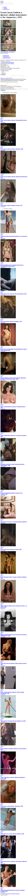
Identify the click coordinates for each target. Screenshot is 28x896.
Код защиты (12, 89)
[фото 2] (8, 35)
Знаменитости (6, 9)
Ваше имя (3, 81)
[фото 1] (8, 27)
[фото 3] (8, 43)
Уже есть (4, 73)
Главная (5, 7)
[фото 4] (8, 50)
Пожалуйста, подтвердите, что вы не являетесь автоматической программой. (11, 87)
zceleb (2, 1)
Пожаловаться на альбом (6, 69)
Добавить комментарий (6, 79)
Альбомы (5, 8)
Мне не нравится (10, 52)
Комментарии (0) (7, 57)
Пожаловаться (6, 56)
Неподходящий (5, 70)
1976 (7, 62)
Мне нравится (4, 52)
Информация (6, 55)
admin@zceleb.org (16, 893)
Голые (13, 62)
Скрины (10, 62)
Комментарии (14, 79)
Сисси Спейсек (10, 63)
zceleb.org (8, 893)
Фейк (3, 71)
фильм (4, 62)
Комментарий (4, 85)
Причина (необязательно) (6, 78)
